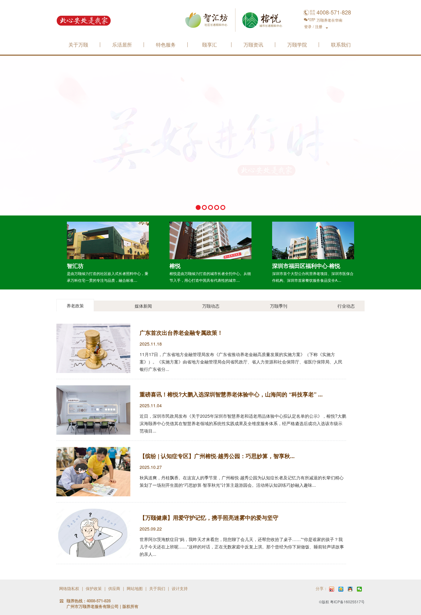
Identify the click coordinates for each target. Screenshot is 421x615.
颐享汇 (209, 45)
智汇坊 (75, 266)
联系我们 (341, 45)
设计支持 (180, 588)
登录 (308, 26)
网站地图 (135, 588)
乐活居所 (122, 45)
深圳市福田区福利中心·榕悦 (306, 266)
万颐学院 (297, 45)
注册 (318, 26)
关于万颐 (78, 45)
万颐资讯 (253, 45)
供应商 (114, 588)
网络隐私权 (69, 588)
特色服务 (166, 45)
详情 (108, 240)
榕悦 (175, 266)
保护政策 (94, 588)
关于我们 (157, 588)
